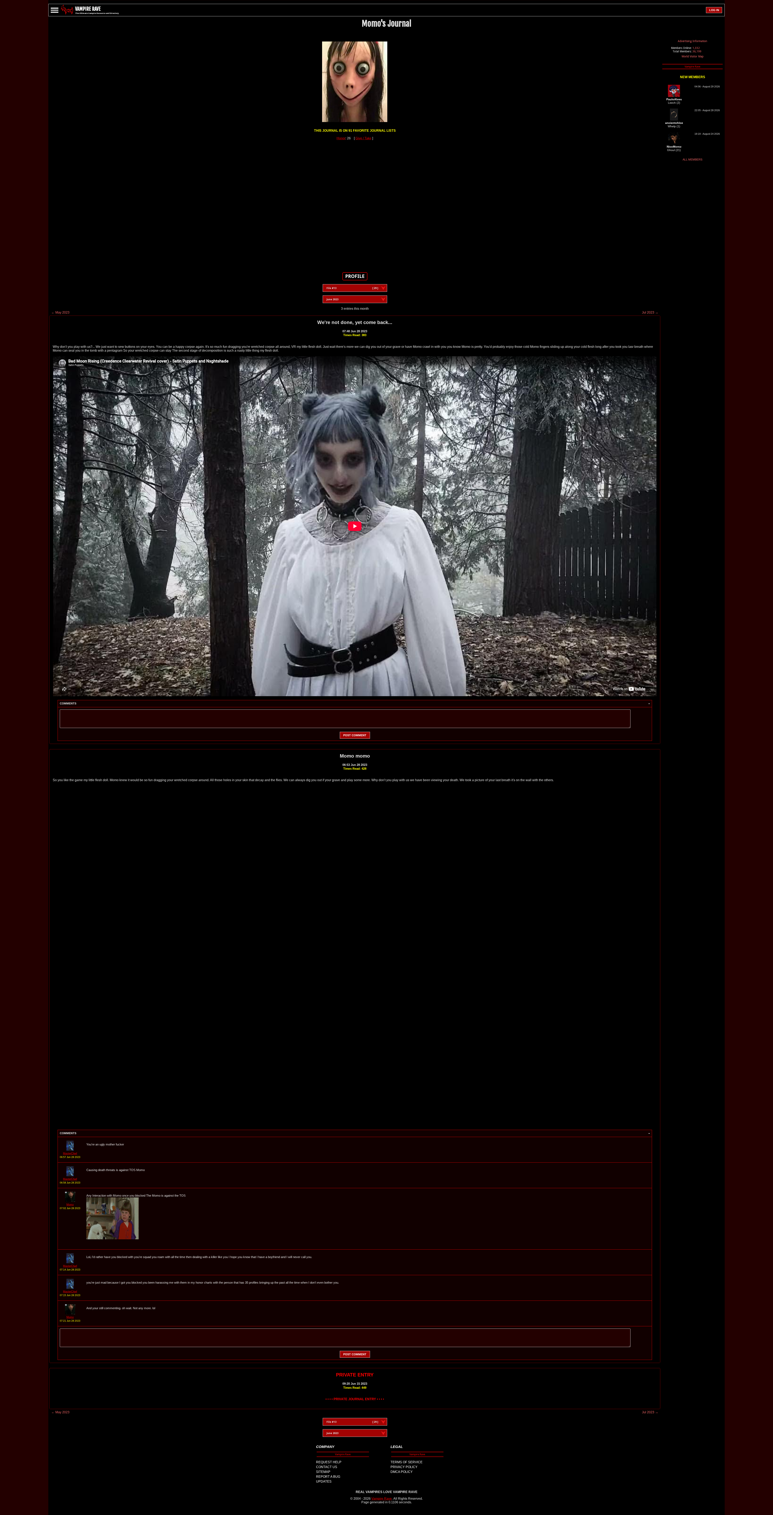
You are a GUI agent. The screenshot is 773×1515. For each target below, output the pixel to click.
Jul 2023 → (650, 312)
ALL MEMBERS (692, 159)
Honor (341, 138)
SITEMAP (323, 1472)
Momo (70, 1204)
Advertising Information (692, 41)
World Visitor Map (693, 56)
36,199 (696, 51)
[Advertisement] (355, 204)
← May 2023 (60, 312)
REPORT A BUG (328, 1476)
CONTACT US (326, 1467)
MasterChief (70, 1153)
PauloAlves (674, 99)
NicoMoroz (674, 146)
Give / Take (363, 138)
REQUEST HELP (328, 1462)
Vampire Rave (381, 1498)
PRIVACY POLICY (404, 1467)
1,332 (696, 48)
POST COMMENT (354, 735)
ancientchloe (674, 122)
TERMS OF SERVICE (407, 1462)
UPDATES (324, 1481)
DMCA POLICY (402, 1472)
